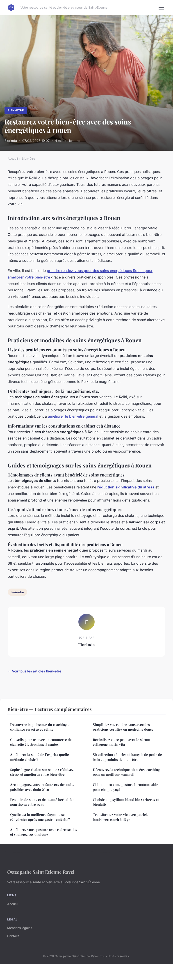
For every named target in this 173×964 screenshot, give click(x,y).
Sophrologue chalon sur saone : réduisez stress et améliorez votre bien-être (41, 772)
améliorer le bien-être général (73, 416)
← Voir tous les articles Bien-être (34, 671)
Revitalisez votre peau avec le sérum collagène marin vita (121, 742)
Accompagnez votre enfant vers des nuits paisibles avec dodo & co (42, 786)
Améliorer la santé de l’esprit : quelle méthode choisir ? (39, 757)
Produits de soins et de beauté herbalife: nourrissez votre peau (41, 802)
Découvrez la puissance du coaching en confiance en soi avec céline (40, 727)
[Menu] (161, 7)
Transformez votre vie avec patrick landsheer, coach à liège (120, 816)
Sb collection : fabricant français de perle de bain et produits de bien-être (127, 757)
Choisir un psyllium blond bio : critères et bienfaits (126, 802)
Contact (13, 936)
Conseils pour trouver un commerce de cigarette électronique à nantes (41, 742)
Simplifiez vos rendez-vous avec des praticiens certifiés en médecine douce (123, 727)
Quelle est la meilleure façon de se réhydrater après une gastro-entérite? (40, 816)
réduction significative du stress (125, 487)
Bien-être (16, 110)
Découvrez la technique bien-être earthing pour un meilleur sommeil (126, 772)
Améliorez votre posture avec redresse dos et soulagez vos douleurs (43, 832)
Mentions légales (19, 928)
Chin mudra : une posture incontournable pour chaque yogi (125, 786)
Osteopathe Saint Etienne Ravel (40, 872)
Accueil (13, 158)
